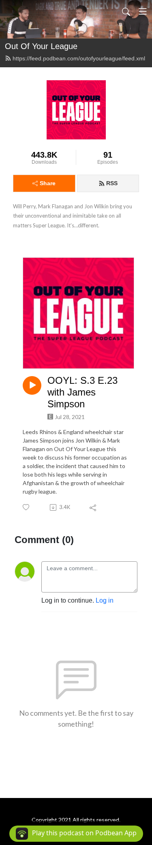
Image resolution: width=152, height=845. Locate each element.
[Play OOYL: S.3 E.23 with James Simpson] (32, 385)
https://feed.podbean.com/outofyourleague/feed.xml (79, 58)
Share (48, 183)
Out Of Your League (41, 46)
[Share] (93, 507)
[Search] (126, 11)
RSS (112, 183)
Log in (104, 600)
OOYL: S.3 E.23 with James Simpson (82, 392)
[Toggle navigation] (142, 11)
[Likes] (26, 507)
